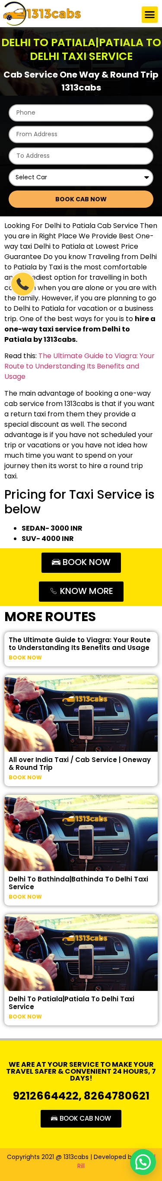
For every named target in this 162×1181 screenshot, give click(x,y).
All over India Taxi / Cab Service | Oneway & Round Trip (80, 763)
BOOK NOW (25, 657)
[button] (150, 14)
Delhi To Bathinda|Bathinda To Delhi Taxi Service (78, 883)
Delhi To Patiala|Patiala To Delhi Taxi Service (71, 1002)
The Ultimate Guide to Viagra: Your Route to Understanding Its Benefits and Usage (79, 366)
